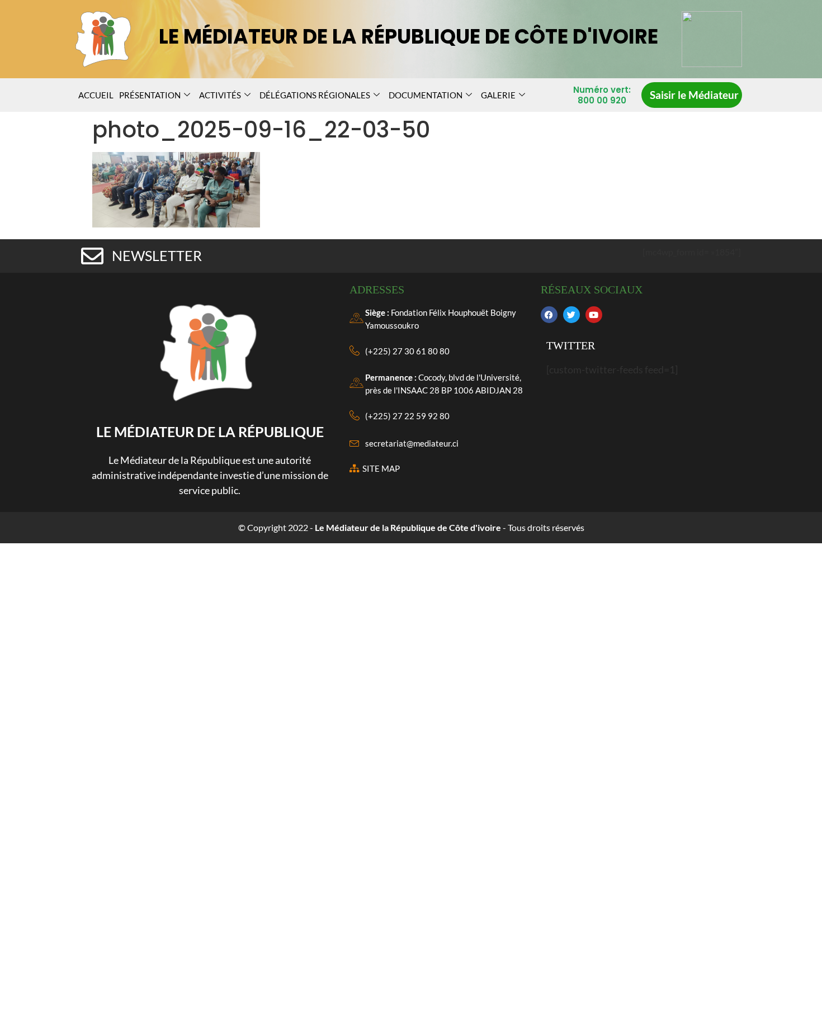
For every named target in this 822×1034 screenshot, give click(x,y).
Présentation (150, 95)
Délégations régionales (314, 95)
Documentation (425, 95)
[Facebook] (549, 314)
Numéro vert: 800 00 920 (602, 95)
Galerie (498, 95)
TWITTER (570, 345)
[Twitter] (571, 314)
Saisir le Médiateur (694, 94)
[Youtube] (593, 314)
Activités (220, 95)
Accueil (96, 95)
